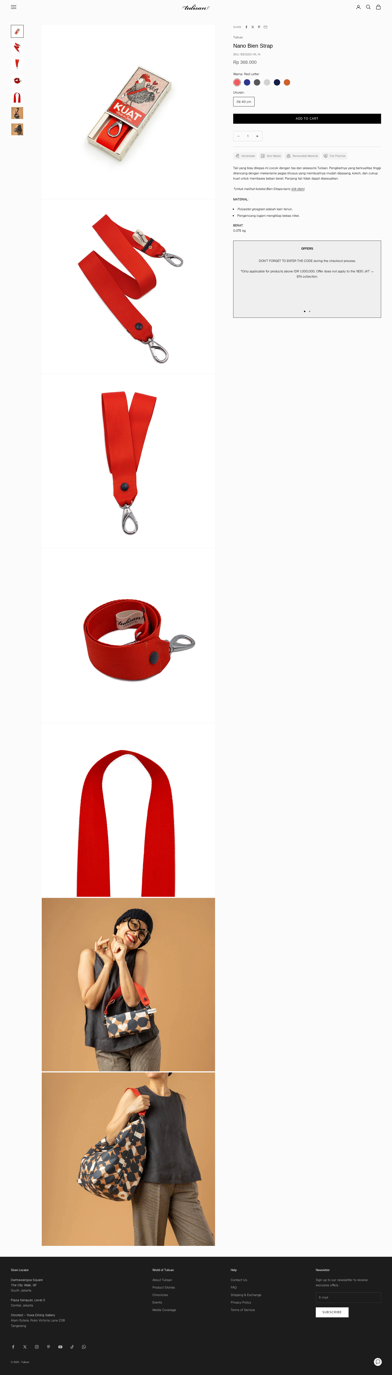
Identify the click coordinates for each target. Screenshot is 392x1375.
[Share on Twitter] (253, 27)
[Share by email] (265, 27)
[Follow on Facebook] (13, 1347)
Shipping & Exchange (246, 1295)
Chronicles (160, 1295)
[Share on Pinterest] (259, 27)
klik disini (297, 189)
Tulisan (238, 37)
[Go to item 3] (17, 80)
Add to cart (307, 118)
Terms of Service (243, 1310)
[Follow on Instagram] (36, 1347)
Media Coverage (164, 1310)
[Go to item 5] (17, 113)
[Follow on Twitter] (25, 1347)
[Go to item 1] (17, 47)
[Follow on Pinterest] (48, 1347)
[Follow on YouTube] (60, 1347)
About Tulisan (162, 1280)
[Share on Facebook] (246, 27)
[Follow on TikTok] (72, 1347)
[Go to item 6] (17, 129)
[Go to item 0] (17, 31)
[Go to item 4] (17, 96)
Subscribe (332, 1312)
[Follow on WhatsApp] (84, 1347)
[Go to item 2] (17, 64)
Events (157, 1302)
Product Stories (163, 1287)
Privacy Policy (241, 1302)
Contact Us (239, 1280)
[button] (378, 1362)
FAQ (234, 1287)
